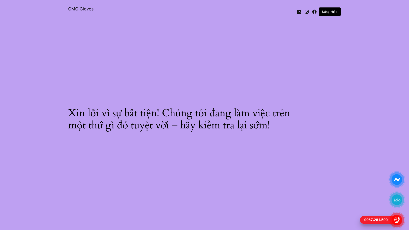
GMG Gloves (81, 9)
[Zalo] (397, 199)
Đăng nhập (329, 11)
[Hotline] (397, 220)
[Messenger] (397, 179)
